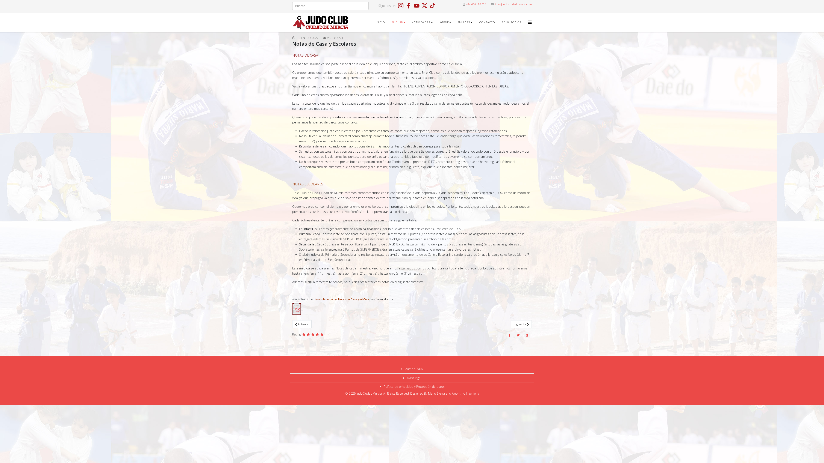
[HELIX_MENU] (530, 22)
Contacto (487, 22)
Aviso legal (413, 378)
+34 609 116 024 (476, 4)
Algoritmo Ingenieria (465, 393)
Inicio (380, 22)
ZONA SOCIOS (511, 22)
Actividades (421, 22)
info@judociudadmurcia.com (513, 4)
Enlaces (463, 22)
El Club (397, 22)
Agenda (445, 22)
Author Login (413, 369)
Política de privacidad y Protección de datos (414, 387)
